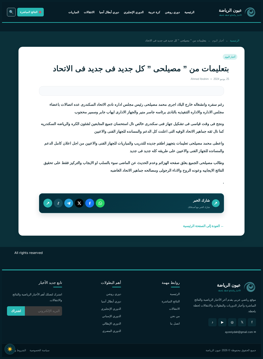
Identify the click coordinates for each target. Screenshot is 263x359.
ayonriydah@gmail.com (239, 332)
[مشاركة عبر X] (79, 203)
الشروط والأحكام (16, 350)
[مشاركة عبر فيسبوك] (89, 203)
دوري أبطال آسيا (109, 12)
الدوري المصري (111, 331)
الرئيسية (189, 12)
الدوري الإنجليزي (134, 12)
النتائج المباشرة (171, 301)
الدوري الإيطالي (111, 323)
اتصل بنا (175, 323)
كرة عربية (154, 12)
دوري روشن (172, 12)
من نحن (175, 316)
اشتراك (16, 311)
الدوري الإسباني (111, 316)
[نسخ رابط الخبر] (58, 203)
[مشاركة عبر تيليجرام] (68, 203)
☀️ (10, 349)
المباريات (73, 12)
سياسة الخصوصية (40, 350)
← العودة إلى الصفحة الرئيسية (203, 226)
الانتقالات (89, 12)
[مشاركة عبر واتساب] (100, 203)
